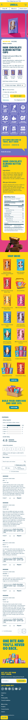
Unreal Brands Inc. (11, 715)
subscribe (21, 681)
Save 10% (4, 718)
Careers (3, 711)
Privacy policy (4, 698)
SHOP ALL (14, 380)
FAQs (2, 695)
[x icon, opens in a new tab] (12, 688)
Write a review (7, 43)
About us (14, 8)
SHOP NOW (14, 407)
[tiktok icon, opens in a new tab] (19, 688)
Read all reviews (6, 151)
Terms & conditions (5, 700)
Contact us (3, 693)
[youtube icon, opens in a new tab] (16, 688)
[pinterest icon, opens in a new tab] (9, 688)
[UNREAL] (14, 4)
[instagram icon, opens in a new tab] (2, 688)
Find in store (23, 8)
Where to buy (4, 704)
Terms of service (5, 709)
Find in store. (6, 100)
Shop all (4, 8)
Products (3, 706)
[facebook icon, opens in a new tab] (6, 688)
